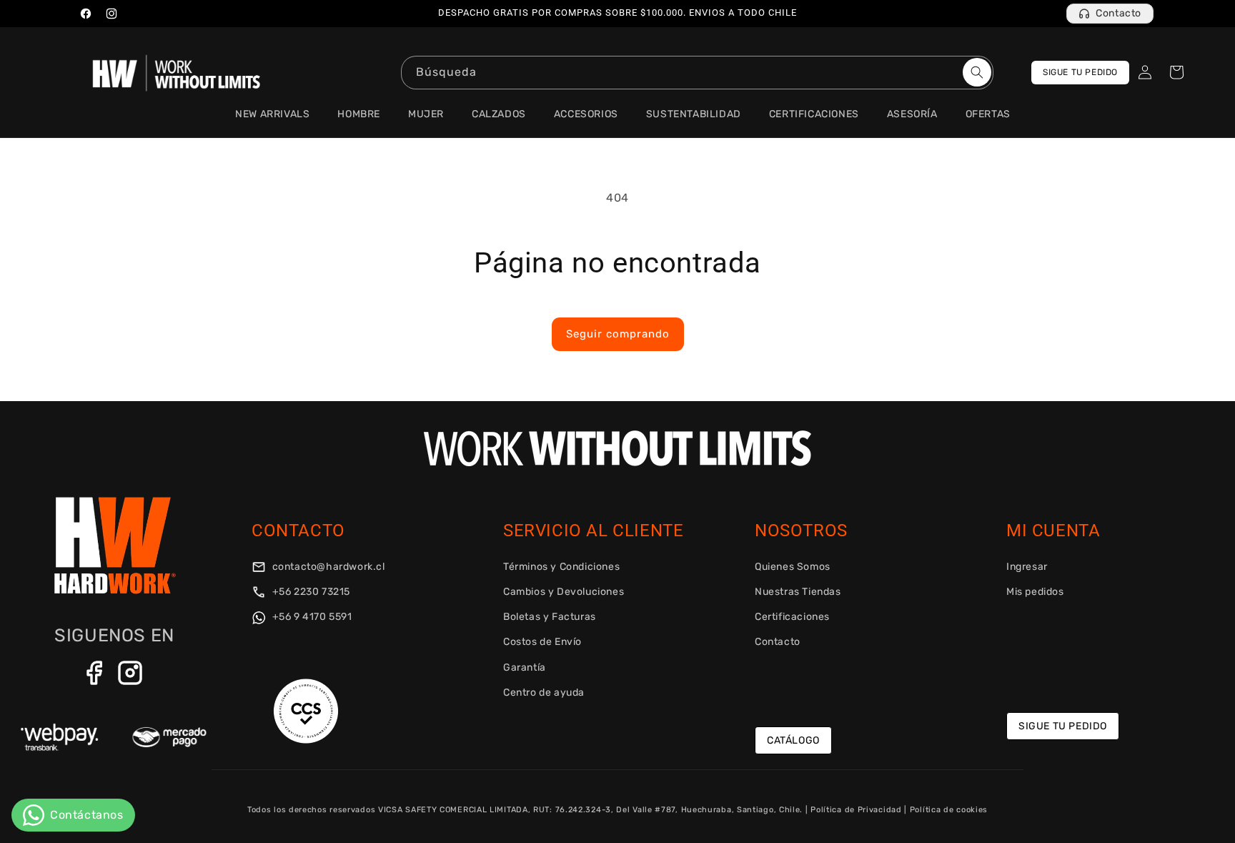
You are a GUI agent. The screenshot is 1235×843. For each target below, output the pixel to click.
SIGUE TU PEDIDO (1080, 72)
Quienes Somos (792, 567)
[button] (1176, 72)
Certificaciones (792, 617)
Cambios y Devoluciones (563, 592)
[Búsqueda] (977, 72)
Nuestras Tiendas (798, 592)
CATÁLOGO (793, 740)
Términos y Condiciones (561, 567)
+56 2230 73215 (309, 592)
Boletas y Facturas (549, 617)
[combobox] (697, 72)
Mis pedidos (1035, 592)
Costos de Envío (542, 642)
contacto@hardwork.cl (327, 567)
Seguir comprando (618, 333)
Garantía (524, 667)
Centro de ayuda (544, 692)
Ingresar (1027, 567)
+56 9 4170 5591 (310, 617)
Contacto (1118, 13)
